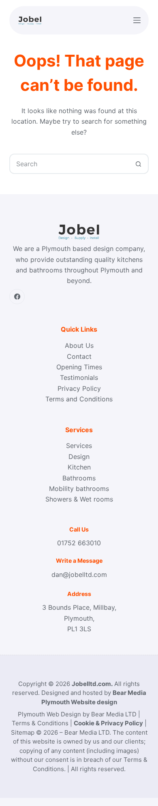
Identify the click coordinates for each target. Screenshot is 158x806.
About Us (79, 345)
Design (79, 456)
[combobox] (69, 164)
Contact (79, 356)
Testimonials (79, 377)
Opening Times (79, 367)
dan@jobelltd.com (79, 574)
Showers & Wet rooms (79, 499)
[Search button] (138, 163)
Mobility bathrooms (79, 488)
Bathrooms (79, 478)
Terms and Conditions (79, 399)
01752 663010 (79, 543)
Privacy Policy (79, 388)
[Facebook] (17, 296)
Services (79, 446)
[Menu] (137, 20)
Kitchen (79, 467)
